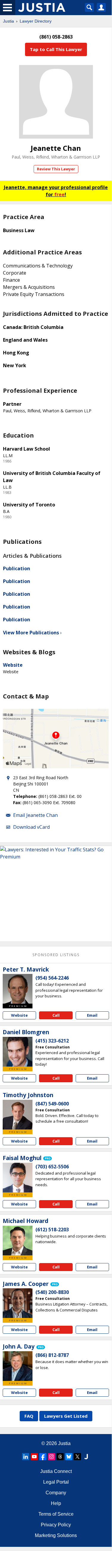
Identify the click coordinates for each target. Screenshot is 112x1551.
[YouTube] (34, 1456)
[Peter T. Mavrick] (17, 989)
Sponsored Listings (56, 954)
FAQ (28, 1416)
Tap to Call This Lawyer (56, 49)
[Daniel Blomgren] (17, 1052)
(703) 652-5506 (52, 1166)
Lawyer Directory (36, 21)
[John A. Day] (17, 1366)
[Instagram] (51, 1456)
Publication (16, 568)
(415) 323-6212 (52, 1040)
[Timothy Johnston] (17, 1114)
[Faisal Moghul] (17, 1177)
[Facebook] (42, 1456)
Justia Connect (56, 1471)
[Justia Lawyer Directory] (86, 1456)
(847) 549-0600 (52, 1103)
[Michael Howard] (17, 1240)
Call (56, 1015)
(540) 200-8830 (52, 1292)
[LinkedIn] (25, 1456)
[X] (77, 1456)
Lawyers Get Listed (66, 1416)
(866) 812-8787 (52, 1355)
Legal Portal (56, 1482)
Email (92, 1015)
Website (13, 665)
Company (56, 1492)
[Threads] (60, 1456)
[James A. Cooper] (17, 1303)
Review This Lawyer (56, 169)
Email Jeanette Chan (35, 815)
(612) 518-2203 (52, 1229)
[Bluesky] (68, 1456)
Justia (8, 21)
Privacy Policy (56, 1524)
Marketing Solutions (56, 1535)
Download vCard (31, 827)
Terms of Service (56, 1514)
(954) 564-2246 (52, 978)
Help (56, 1503)
